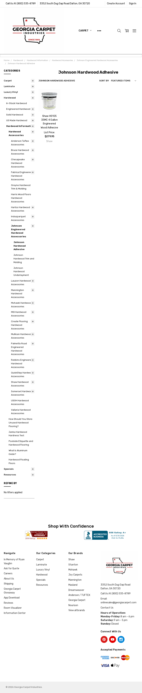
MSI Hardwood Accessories (18, 314)
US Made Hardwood (16, 120)
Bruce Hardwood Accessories (20, 152)
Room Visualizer (13, 607)
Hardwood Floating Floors (19, 461)
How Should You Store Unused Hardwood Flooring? (20, 423)
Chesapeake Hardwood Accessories (18, 163)
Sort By (104, 80)
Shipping (8, 583)
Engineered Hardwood (18, 109)
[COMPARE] (54, 101)
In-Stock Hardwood (16, 103)
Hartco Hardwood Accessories (20, 209)
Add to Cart (49, 102)
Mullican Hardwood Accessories (21, 336)
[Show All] (99, 30)
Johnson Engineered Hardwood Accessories (18, 231)
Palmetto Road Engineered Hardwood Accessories (19, 348)
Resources (10, 474)
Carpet (84, 30)
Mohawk (72, 569)
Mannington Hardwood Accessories (17, 294)
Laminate (9, 86)
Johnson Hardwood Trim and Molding (24, 259)
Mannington (75, 579)
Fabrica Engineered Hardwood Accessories (21, 176)
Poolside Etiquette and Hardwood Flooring (21, 443)
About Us (9, 578)
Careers (8, 573)
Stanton (73, 564)
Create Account (116, 3)
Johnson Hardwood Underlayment (21, 272)
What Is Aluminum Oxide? (18, 452)
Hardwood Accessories (16, 133)
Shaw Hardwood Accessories (20, 384)
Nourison (73, 605)
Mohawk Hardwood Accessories (21, 305)
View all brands (76, 610)
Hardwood (10, 97)
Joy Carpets (75, 574)
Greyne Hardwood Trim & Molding (20, 187)
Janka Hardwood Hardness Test (18, 434)
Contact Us (107, 607)
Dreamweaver (76, 590)
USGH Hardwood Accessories (20, 402)
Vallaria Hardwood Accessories (21, 412)
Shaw (71, 559)
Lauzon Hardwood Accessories (21, 282)
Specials (9, 469)
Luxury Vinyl (11, 92)
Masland (72, 584)
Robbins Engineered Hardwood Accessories (22, 363)
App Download (12, 597)
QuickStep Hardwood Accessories (22, 374)
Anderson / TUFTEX (79, 595)
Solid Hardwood (14, 114)
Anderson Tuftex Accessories (20, 143)
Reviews (8, 602)
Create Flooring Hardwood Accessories (19, 325)
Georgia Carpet (76, 600)
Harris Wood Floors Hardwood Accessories (21, 198)
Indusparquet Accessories (18, 218)
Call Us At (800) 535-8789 (21, 3)
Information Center (15, 613)
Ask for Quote (11, 568)
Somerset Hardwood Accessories (22, 393)
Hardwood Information (20, 126)
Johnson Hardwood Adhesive (20, 246)
